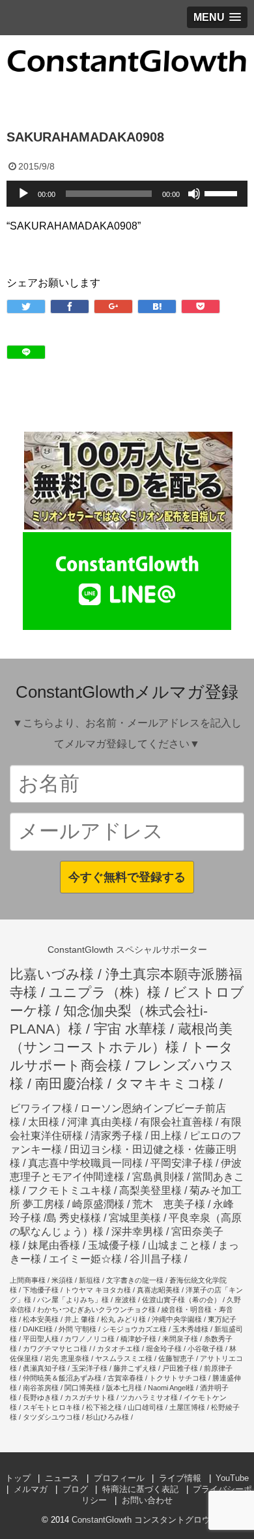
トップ (18, 1478)
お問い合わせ (147, 1500)
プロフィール (119, 1478)
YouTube (232, 1478)
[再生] (23, 193)
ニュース (62, 1478)
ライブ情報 (180, 1478)
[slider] (223, 192)
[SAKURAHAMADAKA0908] (156, 306)
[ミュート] (194, 193)
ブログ (75, 1489)
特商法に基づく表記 (140, 1489)
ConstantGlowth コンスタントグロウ (141, 1520)
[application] (127, 194)
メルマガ (31, 1489)
